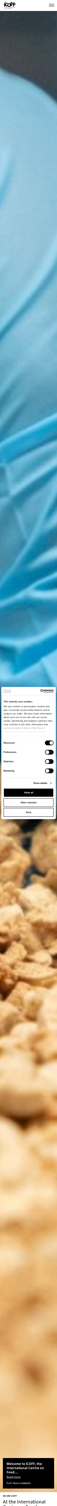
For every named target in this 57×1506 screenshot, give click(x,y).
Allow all (28, 792)
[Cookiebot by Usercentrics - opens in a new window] (41, 691)
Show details (40, 783)
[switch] (49, 752)
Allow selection (28, 802)
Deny (28, 812)
